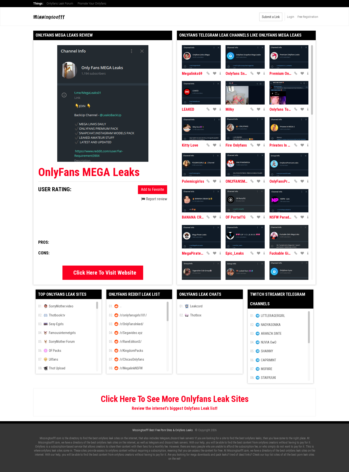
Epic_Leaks (235, 253)
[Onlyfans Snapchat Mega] (245, 57)
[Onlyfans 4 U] (288, 273)
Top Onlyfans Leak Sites (62, 294)
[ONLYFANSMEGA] (245, 164)
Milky (230, 109)
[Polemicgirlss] (201, 164)
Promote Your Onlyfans (92, 3)
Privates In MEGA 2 (280, 145)
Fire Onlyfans (236, 145)
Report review (156, 199)
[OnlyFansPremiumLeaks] (288, 164)
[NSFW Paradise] (288, 201)
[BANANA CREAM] (201, 201)
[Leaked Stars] (245, 273)
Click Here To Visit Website (104, 272)
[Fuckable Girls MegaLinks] (288, 236)
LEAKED (188, 109)
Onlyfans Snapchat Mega (237, 73)
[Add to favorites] (214, 73)
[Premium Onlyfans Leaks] (288, 57)
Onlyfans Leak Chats (200, 294)
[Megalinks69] (201, 57)
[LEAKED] (201, 93)
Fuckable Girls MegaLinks (280, 253)
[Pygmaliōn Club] (201, 273)
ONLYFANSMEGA (237, 181)
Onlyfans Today (280, 109)
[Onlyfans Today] (288, 93)
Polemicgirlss (193, 181)
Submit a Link (271, 17)
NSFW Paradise (280, 217)
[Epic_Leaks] (245, 236)
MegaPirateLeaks (193, 253)
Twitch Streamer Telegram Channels (277, 299)
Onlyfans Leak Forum (60, 3)
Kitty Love (190, 145)
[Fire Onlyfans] (245, 129)
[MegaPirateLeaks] (201, 236)
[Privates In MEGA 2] (288, 129)
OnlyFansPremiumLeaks (280, 181)
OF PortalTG (235, 217)
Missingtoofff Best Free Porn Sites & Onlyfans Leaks (162, 430)
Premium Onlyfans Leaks (280, 73)
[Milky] (245, 93)
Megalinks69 (192, 73)
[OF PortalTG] (245, 201)
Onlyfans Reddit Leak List (134, 294)
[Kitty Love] (201, 129)
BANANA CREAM (193, 217)
